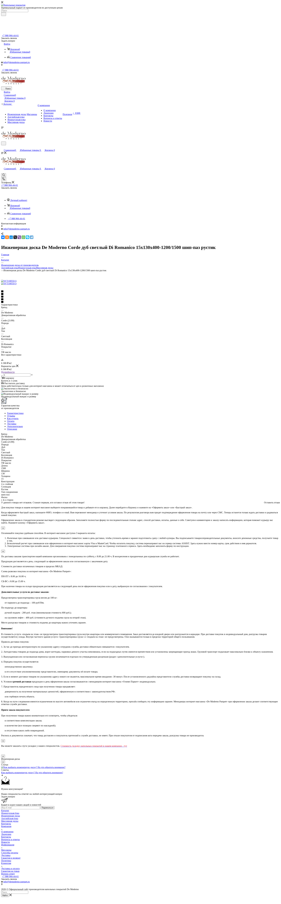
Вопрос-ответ (8, 874)
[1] (140, 291)
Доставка (11, 423)
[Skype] (27, 237)
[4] (140, 299)
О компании (7, 831)
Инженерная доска (10, 816)
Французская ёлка (10, 813)
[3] (140, 297)
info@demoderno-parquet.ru (16, 62)
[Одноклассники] (7, 237)
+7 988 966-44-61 (10, 35)
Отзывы (11, 416)
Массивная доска (44, 268)
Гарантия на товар (10, 871)
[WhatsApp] (23, 237)
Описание (12, 429)
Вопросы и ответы (10, 839)
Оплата (10, 421)
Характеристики (15, 413)
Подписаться (47, 808)
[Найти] (3, 14)
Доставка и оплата (10, 868)
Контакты (6, 823)
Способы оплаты (9, 852)
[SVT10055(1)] (9, 281)
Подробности (8, 372)
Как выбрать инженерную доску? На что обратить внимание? (32, 772)
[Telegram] (31, 237)
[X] (15, 237)
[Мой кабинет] (2, 147)
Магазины (6, 850)
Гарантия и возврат (10, 858)
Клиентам (6, 863)
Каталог (5, 810)
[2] (140, 294)
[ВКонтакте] (3, 237)
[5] (140, 302)
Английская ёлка (9, 818)
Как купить (12, 418)
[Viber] (19, 237)
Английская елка (9, 268)
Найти (5, 895)
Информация (7, 845)
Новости (5, 842)
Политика (6, 860)
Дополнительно (15, 426)
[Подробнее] (2, 775)
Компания (6, 826)
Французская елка (27, 268)
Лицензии (6, 834)
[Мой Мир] (11, 237)
